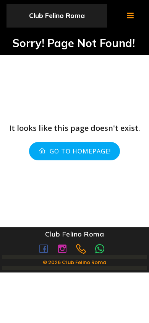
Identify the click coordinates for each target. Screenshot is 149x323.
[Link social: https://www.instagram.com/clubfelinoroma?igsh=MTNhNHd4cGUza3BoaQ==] (65, 248)
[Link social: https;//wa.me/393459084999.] (102, 248)
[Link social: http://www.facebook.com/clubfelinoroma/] (46, 248)
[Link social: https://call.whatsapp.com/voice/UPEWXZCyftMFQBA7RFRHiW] (83, 248)
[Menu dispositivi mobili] (130, 16)
